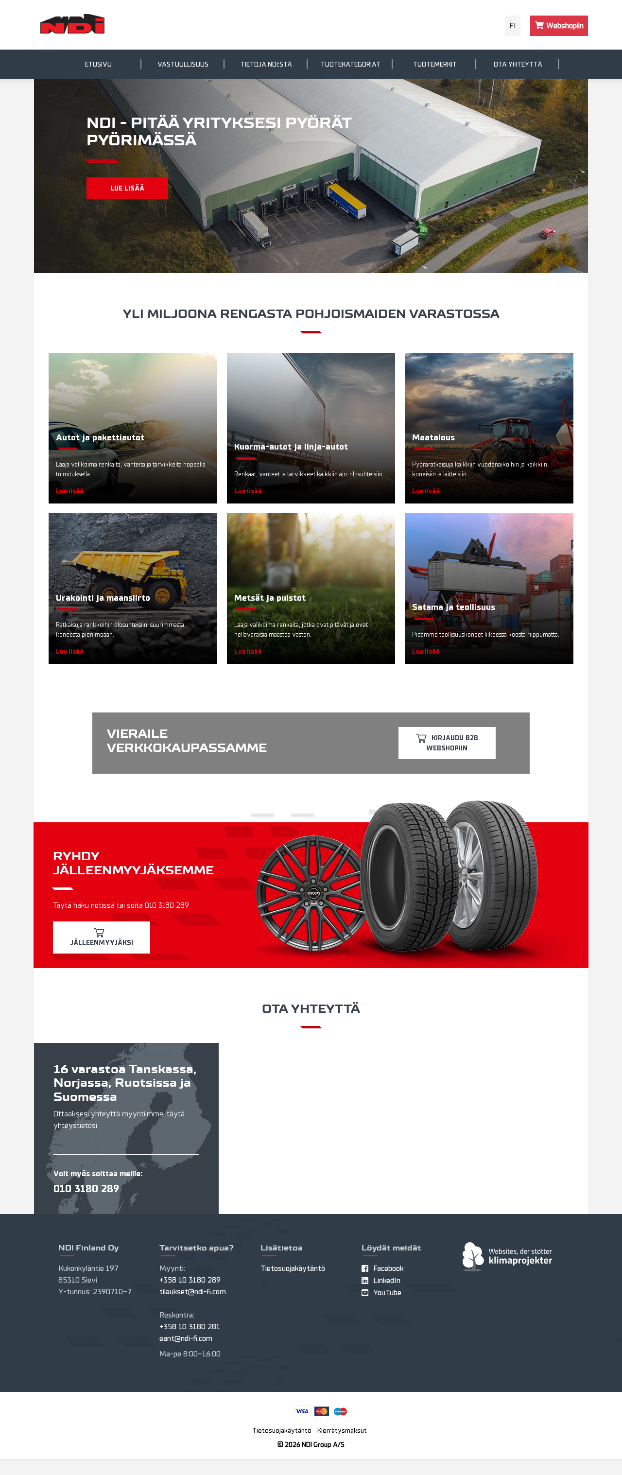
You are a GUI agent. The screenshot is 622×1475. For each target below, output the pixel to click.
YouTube (387, 1292)
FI (512, 25)
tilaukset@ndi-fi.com (192, 1291)
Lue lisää (127, 188)
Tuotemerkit (435, 64)
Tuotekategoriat (350, 64)
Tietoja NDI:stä (266, 64)
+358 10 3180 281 (189, 1326)
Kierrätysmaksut (342, 1430)
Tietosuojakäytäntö (292, 1268)
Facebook (388, 1268)
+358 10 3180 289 (190, 1280)
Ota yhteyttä (518, 64)
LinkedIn (386, 1280)
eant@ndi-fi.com (185, 1338)
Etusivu (98, 64)
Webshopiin (564, 25)
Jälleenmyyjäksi (101, 942)
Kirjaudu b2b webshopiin (452, 743)
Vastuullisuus (182, 64)
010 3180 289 (86, 1188)
